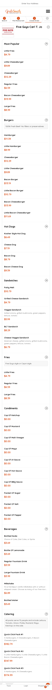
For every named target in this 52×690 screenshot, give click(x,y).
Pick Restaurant (18, 19)
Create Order (34, 19)
